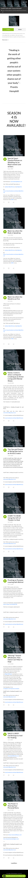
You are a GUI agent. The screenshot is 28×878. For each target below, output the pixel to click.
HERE (12, 199)
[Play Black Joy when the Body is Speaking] (5, 231)
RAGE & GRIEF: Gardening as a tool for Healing (15, 735)
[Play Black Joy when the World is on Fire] (5, 297)
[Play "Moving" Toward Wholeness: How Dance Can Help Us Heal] (5, 656)
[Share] (13, 202)
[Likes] (4, 202)
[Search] (23, 2)
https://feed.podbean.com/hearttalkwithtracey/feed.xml (14, 11)
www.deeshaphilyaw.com (16, 181)
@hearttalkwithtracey (10, 186)
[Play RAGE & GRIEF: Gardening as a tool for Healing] (5, 734)
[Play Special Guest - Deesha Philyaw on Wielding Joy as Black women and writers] (5, 159)
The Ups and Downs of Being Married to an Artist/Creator (15, 451)
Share (8, 29)
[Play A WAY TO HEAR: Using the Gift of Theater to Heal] (5, 516)
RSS (21, 29)
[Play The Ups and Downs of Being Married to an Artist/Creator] (5, 450)
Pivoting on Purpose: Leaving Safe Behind (16, 581)
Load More (14, 863)
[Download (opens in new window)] (9, 202)
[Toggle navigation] (26, 2)
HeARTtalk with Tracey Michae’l (11, 8)
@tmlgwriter (19, 186)
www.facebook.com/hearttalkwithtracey (14, 418)
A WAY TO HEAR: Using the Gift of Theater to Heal (14, 518)
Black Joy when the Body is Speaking (15, 232)
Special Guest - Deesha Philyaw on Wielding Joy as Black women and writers (15, 162)
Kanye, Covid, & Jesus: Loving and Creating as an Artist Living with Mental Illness (16, 377)
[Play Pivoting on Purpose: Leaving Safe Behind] (5, 581)
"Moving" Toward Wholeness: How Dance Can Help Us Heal (15, 659)
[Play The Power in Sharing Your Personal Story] (5, 804)
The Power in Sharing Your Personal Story (13, 806)
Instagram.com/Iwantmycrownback (11, 688)
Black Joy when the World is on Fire (15, 298)
